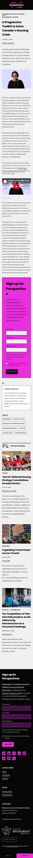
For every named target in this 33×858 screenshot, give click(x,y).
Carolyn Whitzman (8, 43)
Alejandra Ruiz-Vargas (9, 491)
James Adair (6, 560)
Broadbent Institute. (10, 693)
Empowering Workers (10, 428)
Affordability (7, 419)
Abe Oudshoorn (7, 634)
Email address (11, 346)
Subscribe (12, 371)
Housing (22, 428)
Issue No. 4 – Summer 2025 (11, 610)
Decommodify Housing (10, 17)
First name (9, 329)
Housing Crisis (7, 433)
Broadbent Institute (11, 846)
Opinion (5, 473)
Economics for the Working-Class (14, 423)
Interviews (6, 546)
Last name (9, 337)
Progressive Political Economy (13, 14)
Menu (7, 855)
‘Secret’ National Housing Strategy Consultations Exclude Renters (16, 480)
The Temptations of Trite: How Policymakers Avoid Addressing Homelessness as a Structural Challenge (16, 620)
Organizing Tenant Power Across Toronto (16, 551)
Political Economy (20, 433)
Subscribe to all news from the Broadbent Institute (18, 364)
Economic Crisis (19, 419)
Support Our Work (9, 839)
